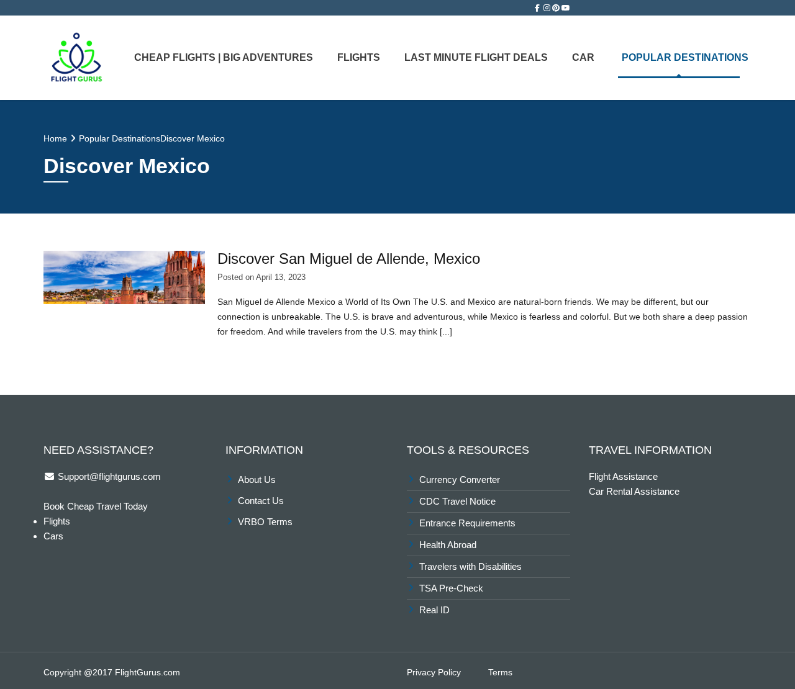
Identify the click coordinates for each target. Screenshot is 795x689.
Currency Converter (459, 479)
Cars (53, 536)
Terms (500, 672)
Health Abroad (447, 544)
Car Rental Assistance (634, 491)
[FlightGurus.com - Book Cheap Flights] (76, 56)
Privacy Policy (434, 672)
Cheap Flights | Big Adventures (223, 57)
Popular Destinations (685, 57)
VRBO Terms (265, 521)
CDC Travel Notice (457, 501)
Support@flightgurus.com (108, 476)
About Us (257, 479)
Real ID (435, 610)
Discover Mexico (192, 138)
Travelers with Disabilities (470, 566)
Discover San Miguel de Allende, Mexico (348, 258)
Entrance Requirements (467, 523)
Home (55, 138)
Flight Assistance (623, 476)
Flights (358, 57)
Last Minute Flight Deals (476, 57)
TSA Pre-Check (451, 588)
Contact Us (261, 500)
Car (583, 57)
